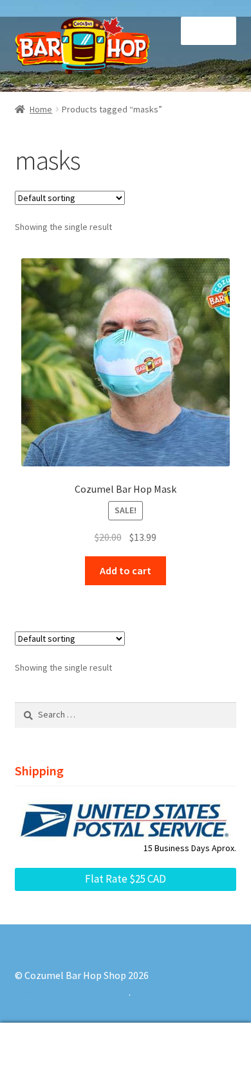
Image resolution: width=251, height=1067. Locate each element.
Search (125, 1045)
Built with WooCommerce (72, 991)
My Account (42, 1045)
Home (41, 109)
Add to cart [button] (125, 570)
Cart (193, 1034)
